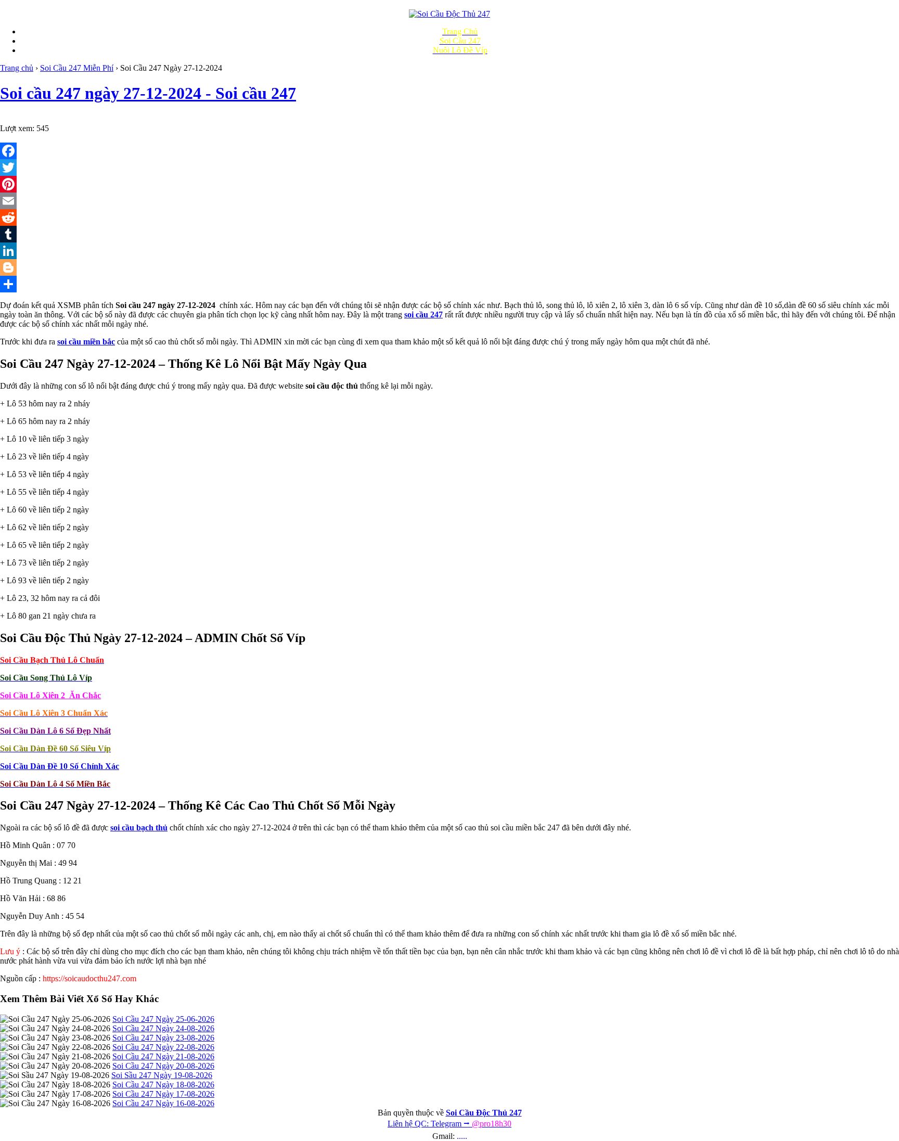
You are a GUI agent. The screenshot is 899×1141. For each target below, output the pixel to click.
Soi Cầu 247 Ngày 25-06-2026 (163, 1019)
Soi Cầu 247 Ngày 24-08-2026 (163, 1028)
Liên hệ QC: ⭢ (449, 1123)
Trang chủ (16, 67)
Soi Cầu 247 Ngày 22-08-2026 (163, 1047)
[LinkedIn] (449, 250)
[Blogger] (449, 267)
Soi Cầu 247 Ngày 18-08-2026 (163, 1084)
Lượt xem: (17, 128)
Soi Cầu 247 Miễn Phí (76, 67)
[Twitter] (449, 167)
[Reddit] (449, 217)
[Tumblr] (449, 234)
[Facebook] (449, 151)
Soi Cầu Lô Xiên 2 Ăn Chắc (50, 695)
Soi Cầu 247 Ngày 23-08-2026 (163, 1037)
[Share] (449, 284)
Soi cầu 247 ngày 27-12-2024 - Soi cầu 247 (148, 93)
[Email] (449, 201)
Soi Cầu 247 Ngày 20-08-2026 (163, 1065)
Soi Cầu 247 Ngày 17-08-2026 (163, 1093)
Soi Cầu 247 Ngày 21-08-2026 (163, 1056)
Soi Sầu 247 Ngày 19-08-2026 (161, 1075)
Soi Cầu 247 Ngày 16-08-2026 (163, 1103)
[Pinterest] (449, 184)
